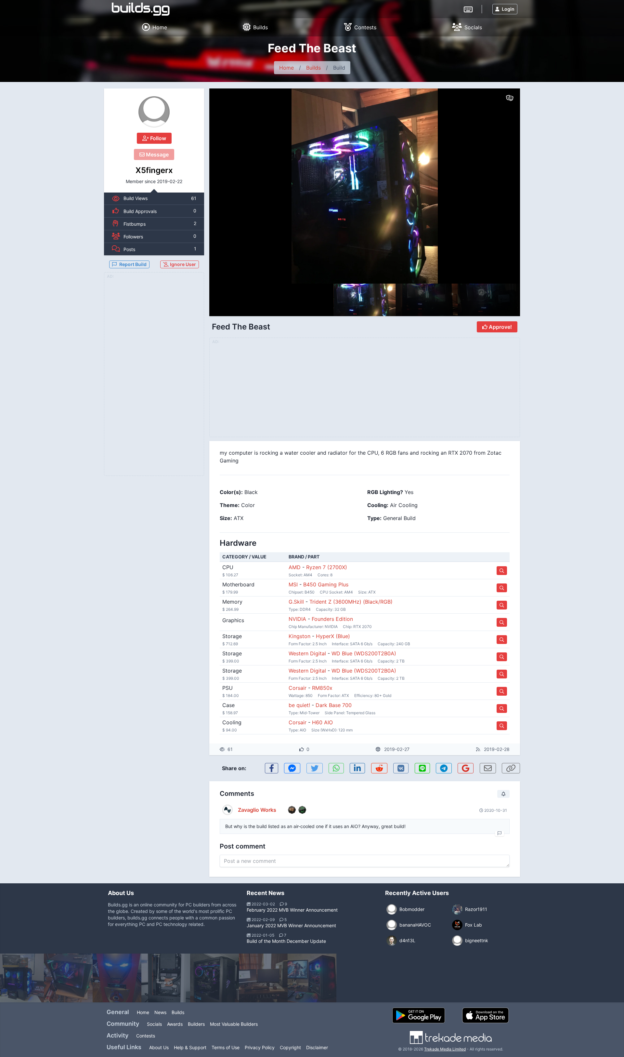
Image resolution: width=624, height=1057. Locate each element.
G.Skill (296, 601)
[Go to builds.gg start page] (140, 9)
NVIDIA (297, 619)
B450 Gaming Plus (325, 584)
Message (157, 154)
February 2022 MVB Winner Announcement (292, 910)
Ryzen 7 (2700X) (326, 567)
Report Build (133, 264)
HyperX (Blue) (333, 636)
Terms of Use (226, 1047)
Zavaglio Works (257, 810)
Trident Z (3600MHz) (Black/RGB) (351, 601)
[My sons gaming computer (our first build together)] (68, 978)
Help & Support (190, 1047)
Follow (157, 138)
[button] (501, 186)
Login (508, 9)
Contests (145, 1035)
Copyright (290, 1047)
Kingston (299, 636)
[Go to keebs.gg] (468, 9)
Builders (196, 1024)
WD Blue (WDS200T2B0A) (364, 653)
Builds (313, 67)
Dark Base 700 (334, 705)
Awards (175, 1024)
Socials (154, 1024)
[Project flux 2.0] (214, 978)
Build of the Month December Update (286, 941)
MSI (293, 584)
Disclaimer (317, 1047)
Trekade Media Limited (445, 1049)
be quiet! (299, 705)
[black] (312, 978)
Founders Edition (332, 619)
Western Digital (307, 653)
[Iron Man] (117, 978)
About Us (159, 1047)
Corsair (297, 688)
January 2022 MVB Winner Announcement (291, 925)
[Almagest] (165, 978)
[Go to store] (502, 570)
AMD (295, 567)
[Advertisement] (154, 377)
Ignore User (182, 264)
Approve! (500, 327)
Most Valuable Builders (234, 1024)
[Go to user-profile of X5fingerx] (154, 111)
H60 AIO (322, 722)
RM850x (322, 688)
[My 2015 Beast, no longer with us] (263, 978)
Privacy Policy (260, 1047)
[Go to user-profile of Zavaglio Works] (227, 810)
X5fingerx (154, 170)
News (160, 1012)
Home (286, 67)
